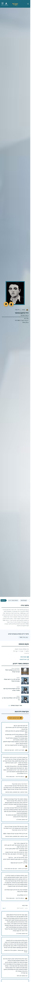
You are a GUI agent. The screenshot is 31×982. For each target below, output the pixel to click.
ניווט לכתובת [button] (23, 659)
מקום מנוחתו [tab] (24, 600)
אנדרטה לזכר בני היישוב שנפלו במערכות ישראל (12, 680)
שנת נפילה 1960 (23, 637)
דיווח (4, 908)
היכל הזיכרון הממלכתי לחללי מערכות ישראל (12, 671)
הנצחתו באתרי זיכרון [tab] (13, 600)
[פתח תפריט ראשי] (28, 4)
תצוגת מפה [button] (23, 657)
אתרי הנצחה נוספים (16, 706)
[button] (6, 304)
